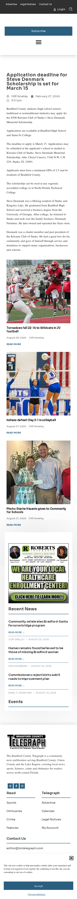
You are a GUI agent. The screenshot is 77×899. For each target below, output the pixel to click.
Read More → (16, 632)
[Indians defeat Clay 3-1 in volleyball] (38, 383)
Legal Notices (51, 819)
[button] (71, 858)
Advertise (49, 802)
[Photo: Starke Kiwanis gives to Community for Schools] (38, 472)
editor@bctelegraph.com (25, 848)
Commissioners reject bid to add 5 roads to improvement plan (34, 677)
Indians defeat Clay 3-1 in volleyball (31, 420)
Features (13, 827)
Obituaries (14, 811)
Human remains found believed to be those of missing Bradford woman (35, 650)
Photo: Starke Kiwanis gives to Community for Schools (36, 510)
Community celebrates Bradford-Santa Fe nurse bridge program (38, 623)
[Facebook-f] (16, 786)
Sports (11, 802)
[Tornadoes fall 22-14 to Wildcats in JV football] (38, 291)
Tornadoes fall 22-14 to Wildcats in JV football (34, 329)
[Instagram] (22, 786)
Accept (38, 886)
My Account (50, 827)
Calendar (48, 811)
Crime (11, 819)
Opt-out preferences (36, 894)
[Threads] (10, 786)
